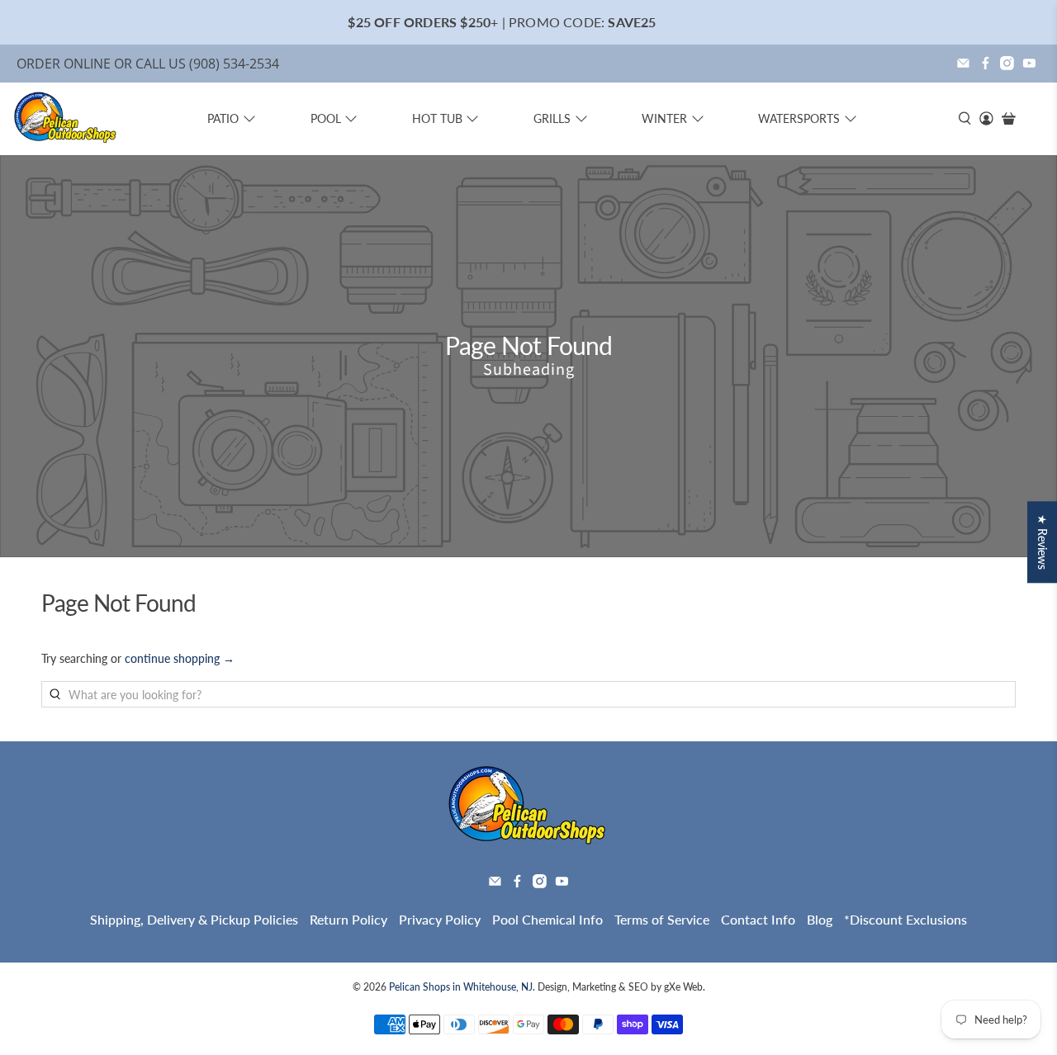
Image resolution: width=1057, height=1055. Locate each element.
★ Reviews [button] (1043, 542)
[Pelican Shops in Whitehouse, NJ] (66, 119)
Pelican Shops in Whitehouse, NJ (461, 986)
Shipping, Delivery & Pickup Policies (194, 919)
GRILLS (552, 118)
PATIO (223, 118)
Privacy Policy (440, 919)
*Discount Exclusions (905, 919)
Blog (819, 919)
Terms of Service (661, 919)
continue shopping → (180, 658)
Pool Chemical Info (547, 919)
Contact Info (758, 919)
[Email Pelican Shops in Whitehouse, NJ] (963, 63)
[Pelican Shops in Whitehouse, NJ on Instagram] (1007, 63)
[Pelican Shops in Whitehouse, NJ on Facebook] (986, 63)
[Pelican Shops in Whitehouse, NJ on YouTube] (1029, 63)
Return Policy (348, 919)
